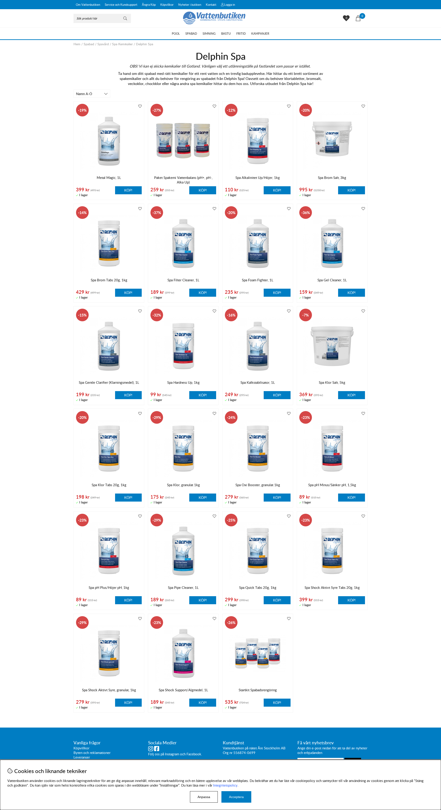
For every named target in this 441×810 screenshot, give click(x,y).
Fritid (241, 33)
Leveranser (82, 757)
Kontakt (211, 5)
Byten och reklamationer (92, 752)
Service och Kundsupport (121, 5)
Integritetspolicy (225, 785)
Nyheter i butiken (189, 5)
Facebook (194, 754)
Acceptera (236, 797)
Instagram (172, 754)
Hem (77, 44)
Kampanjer (260, 33)
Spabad (191, 33)
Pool (176, 33)
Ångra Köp (149, 5)
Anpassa (204, 797)
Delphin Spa (144, 44)
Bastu (226, 33)
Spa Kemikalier (122, 44)
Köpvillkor (167, 5)
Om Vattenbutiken (88, 5)
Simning (209, 33)
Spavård (103, 44)
